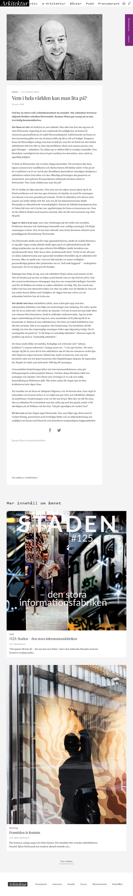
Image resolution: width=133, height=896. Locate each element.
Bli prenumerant (129, 24)
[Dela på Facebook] (50, 431)
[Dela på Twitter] (59, 431)
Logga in (129, 38)
